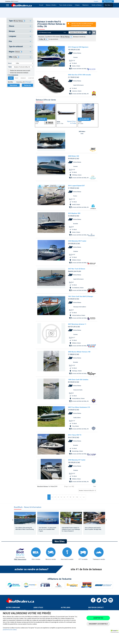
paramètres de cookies (10, 629)
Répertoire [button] (85, 5)
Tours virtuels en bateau (65, 5)
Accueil (41, 5)
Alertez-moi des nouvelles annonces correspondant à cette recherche (82, 24)
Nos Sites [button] (108, 5)
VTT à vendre (83, 559)
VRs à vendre (36, 559)
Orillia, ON (42, 39)
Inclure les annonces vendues (18, 72)
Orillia (15, 57)
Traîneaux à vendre (99, 559)
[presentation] (12, 519)
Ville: (10, 63)
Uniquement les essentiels (98, 624)
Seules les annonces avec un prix (19, 70)
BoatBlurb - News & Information (27, 507)
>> (84, 497)
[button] (114, 631)
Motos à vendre (51, 559)
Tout (10, 78)
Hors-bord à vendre (67, 559)
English (96, 1)
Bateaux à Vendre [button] (51, 5)
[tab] (20, 20)
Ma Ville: (10, 82)
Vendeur (23, 78)
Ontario (17, 51)
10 (77, 497)
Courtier (31, 78)
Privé (16, 78)
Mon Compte (108, 1)
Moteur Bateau (18, 21)
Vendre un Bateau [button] (96, 5)
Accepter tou (98, 618)
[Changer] (11, 1)
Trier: (10, 67)
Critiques (77, 5)
